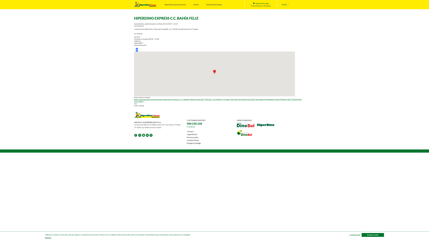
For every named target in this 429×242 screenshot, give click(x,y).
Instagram (140, 135)
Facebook (136, 135)
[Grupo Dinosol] (245, 125)
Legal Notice (192, 134)
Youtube (143, 135)
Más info (48, 238)
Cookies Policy (193, 140)
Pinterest (151, 135)
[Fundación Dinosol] (247, 133)
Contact (190, 131)
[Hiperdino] (265, 125)
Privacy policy (192, 137)
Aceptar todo (372, 235)
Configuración (354, 235)
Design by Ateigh (194, 143)
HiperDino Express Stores (175, 4)
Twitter (147, 135)
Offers (196, 4)
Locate (137, 50)
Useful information (214, 4)
